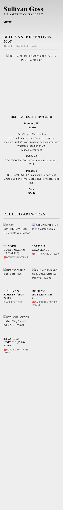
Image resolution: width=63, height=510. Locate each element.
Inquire (8, 45)
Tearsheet (22, 45)
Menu (8, 22)
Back (34, 45)
